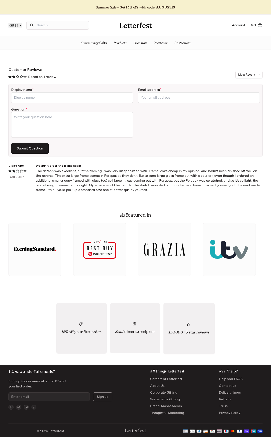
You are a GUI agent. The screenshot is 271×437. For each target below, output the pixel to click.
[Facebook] (18, 407)
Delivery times (230, 392)
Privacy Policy (229, 413)
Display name (21, 90)
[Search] (31, 25)
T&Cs (223, 406)
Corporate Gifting (163, 392)
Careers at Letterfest (166, 379)
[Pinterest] (33, 407)
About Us (157, 386)
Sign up (103, 397)
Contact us (227, 386)
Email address (149, 90)
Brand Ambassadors (166, 406)
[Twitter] (11, 407)
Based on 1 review (42, 77)
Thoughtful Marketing (167, 413)
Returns (225, 399)
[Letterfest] (135, 25)
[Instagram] (26, 407)
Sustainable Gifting (165, 399)
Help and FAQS (231, 379)
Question (18, 109)
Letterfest (56, 431)
